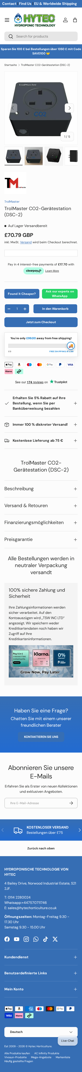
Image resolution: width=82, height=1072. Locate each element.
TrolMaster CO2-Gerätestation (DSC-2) (45, 65)
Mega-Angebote (41, 1057)
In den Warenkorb (55, 309)
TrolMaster (11, 202)
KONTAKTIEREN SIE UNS (41, 737)
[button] (75, 20)
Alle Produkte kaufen (17, 1053)
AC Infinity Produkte (46, 1053)
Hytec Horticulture (40, 1046)
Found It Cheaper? (22, 293)
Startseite (10, 65)
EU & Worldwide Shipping (55, 3)
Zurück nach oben (41, 848)
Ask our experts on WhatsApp (60, 294)
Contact (9, 3)
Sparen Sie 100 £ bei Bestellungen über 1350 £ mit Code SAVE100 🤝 (41, 51)
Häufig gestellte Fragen (18, 1061)
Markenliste (63, 1057)
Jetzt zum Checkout (41, 322)
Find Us (25, 3)
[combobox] (41, 36)
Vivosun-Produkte (15, 1057)
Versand (26, 242)
